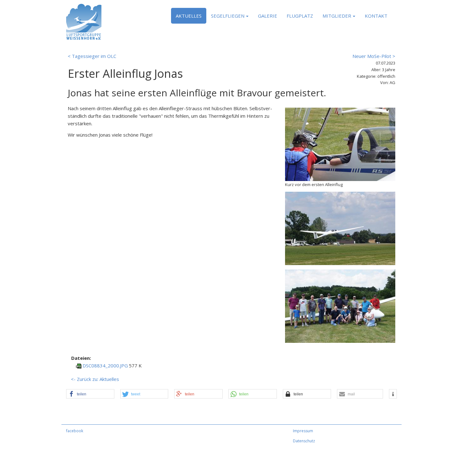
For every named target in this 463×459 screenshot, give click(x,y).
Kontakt (376, 16)
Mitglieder (337, 16)
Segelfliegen (227, 16)
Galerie (267, 16)
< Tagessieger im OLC (92, 56)
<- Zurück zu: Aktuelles (95, 379)
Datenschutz (304, 441)
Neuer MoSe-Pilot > (373, 56)
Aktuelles (189, 16)
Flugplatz (300, 16)
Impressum (303, 431)
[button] (90, 394)
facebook (74, 431)
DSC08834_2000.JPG (105, 365)
